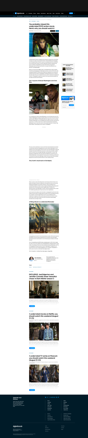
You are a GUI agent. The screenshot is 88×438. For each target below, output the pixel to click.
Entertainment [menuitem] (43, 13)
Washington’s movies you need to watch (40, 117)
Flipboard (58, 397)
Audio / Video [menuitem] (49, 13)
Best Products (66, 406)
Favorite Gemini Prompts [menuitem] (63, 16)
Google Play (50, 251)
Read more (32, 306)
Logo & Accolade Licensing (51, 419)
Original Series (66, 409)
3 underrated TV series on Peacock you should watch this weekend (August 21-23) (70, 80)
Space (64, 403)
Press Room (62, 427)
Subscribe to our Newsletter (67, 413)
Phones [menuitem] (34, 13)
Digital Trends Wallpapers (67, 416)
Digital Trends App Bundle (67, 419)
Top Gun (44, 187)
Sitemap (62, 429)
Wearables (65, 402)
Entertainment (49, 408)
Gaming (48, 403)
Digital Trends (18, 14)
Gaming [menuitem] (38, 13)
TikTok (52, 397)
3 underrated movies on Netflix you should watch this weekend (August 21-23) (69, 74)
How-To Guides (66, 408)
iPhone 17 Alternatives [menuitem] (55, 16)
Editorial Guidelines (50, 418)
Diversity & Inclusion (47, 429)
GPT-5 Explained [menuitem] (70, 16)
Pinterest (54, 397)
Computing (49, 402)
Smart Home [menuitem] (58, 13)
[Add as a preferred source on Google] (52, 31)
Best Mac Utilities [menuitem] (34, 16)
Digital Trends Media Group (18, 434)
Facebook (45, 397)
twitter (36, 260)
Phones (48, 400)
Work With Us (46, 427)
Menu (13, 13)
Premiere (55, 60)
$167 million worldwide (43, 242)
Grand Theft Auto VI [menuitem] (20, 16)
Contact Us (49, 415)
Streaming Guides (66, 405)
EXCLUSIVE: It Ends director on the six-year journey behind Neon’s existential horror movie (69, 85)
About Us (48, 413)
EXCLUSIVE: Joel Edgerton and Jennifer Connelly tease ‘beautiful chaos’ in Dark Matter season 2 (70, 69)
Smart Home (49, 406)
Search (74, 13)
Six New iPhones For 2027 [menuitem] (27, 16)
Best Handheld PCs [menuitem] (40, 16)
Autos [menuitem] (54, 13)
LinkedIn (56, 397)
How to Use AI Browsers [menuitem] (47, 16)
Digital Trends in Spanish (67, 418)
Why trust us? (49, 19)
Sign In (71, 13)
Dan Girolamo (38, 258)
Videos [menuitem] (62, 13)
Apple (46, 251)
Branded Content (66, 415)
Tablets (65, 400)
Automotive (49, 409)
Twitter (49, 397)
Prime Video (42, 251)
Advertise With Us (50, 416)
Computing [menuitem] (30, 13)
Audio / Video (49, 405)
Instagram (47, 397)
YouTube (38, 251)
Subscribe (71, 105)
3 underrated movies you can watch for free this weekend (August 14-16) (69, 90)
